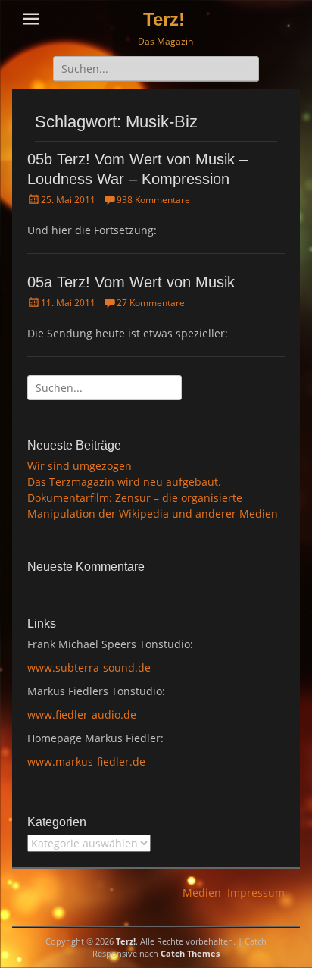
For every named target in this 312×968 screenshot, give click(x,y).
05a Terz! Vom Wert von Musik (131, 282)
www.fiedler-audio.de (81, 714)
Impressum (256, 892)
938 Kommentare (153, 199)
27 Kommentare (151, 302)
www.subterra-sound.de (89, 667)
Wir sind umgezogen (79, 466)
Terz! (164, 19)
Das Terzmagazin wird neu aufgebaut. (124, 482)
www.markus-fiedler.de (86, 761)
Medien (202, 892)
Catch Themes (190, 953)
